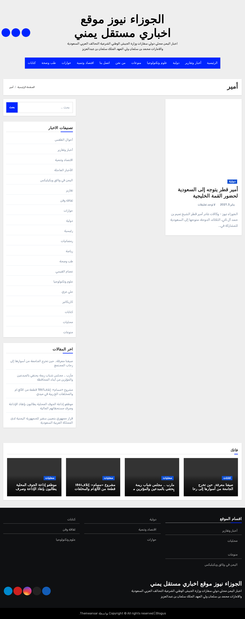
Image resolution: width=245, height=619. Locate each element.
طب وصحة (49, 63)
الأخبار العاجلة (63, 170)
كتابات (32, 63)
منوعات (136, 63)
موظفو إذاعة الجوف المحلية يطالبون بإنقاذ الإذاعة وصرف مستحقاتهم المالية (36, 489)
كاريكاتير (67, 302)
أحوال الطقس (64, 139)
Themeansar (89, 613)
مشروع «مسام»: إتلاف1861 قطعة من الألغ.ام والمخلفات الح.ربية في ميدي (95, 489)
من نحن (120, 63)
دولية (176, 63)
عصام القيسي (64, 271)
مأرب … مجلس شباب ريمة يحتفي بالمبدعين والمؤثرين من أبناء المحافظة (152, 489)
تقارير (69, 190)
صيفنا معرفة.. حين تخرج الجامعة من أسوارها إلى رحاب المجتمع (211, 489)
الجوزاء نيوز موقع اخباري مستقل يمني (196, 584)
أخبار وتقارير (193, 63)
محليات (68, 322)
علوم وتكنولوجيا (157, 63)
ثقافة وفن (66, 200)
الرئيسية (212, 63)
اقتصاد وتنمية (85, 63)
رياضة (69, 251)
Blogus (161, 613)
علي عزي (67, 291)
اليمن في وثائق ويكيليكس (56, 180)
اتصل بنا (105, 63)
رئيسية (68, 231)
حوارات (66, 63)
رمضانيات (67, 241)
